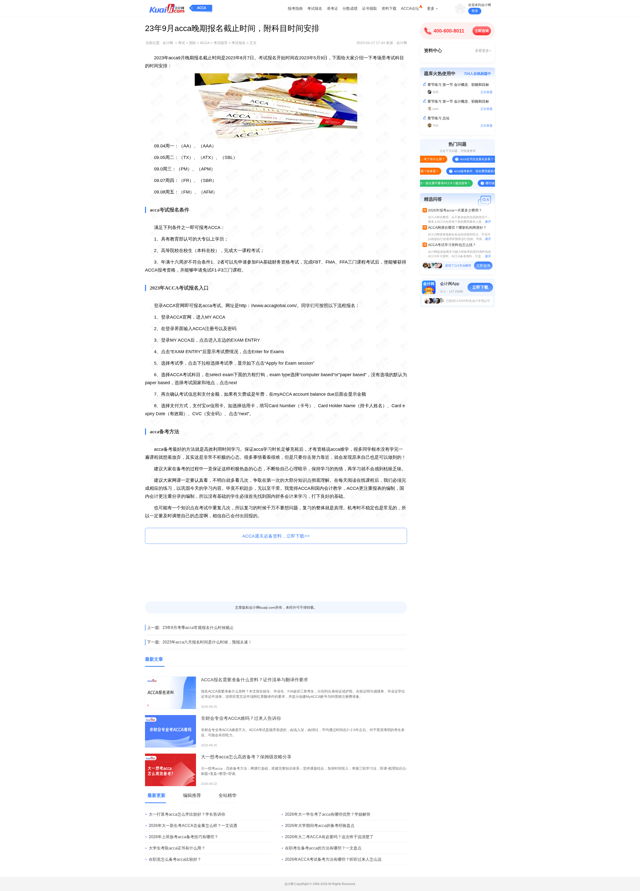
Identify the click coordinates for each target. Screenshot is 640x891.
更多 (430, 8)
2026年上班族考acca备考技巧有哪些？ (183, 837)
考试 (181, 43)
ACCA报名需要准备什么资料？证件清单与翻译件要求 (254, 679)
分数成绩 (350, 8)
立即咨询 (482, 31)
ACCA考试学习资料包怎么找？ (452, 245)
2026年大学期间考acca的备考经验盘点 (319, 825)
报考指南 (295, 8)
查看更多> (483, 51)
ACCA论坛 (410, 8)
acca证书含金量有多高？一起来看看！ (465, 159)
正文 (253, 43)
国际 (192, 43)
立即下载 (480, 287)
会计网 (167, 43)
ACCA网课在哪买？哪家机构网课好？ (457, 228)
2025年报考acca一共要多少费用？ (455, 210)
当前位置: (153, 43)
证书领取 (369, 8)
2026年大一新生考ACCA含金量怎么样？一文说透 (193, 825)
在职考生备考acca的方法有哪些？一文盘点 (323, 848)
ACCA (201, 8)
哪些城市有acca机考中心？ (483, 183)
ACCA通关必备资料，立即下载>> (276, 536)
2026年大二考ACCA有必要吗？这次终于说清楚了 (329, 837)
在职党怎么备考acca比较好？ (175, 859)
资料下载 (389, 8)
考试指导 (221, 43)
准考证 (332, 8)
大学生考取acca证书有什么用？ (177, 848)
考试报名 (314, 8)
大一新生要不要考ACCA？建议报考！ (424, 183)
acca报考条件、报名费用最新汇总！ (457, 171)
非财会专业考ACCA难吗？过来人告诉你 (241, 718)
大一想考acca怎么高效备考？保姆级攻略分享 (246, 756)
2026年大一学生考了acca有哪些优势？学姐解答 (327, 814)
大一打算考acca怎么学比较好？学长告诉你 (187, 814)
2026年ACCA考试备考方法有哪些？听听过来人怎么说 (333, 859)
